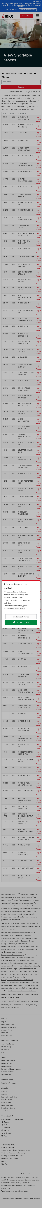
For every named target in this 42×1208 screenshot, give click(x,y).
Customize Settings (21, 617)
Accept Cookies (22, 622)
